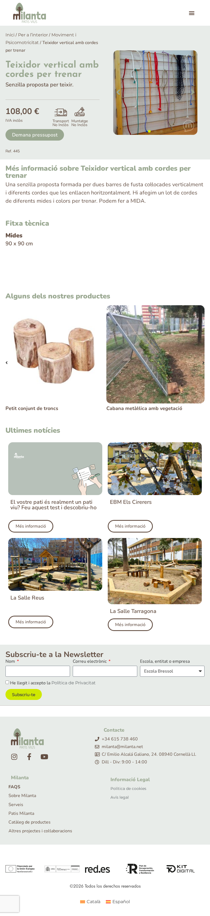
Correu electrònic (90, 661)
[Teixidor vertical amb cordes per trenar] (155, 92)
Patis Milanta (21, 813)
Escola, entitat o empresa (165, 661)
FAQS (14, 787)
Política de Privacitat (73, 682)
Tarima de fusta (124, 408)
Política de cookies (128, 788)
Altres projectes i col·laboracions (40, 831)
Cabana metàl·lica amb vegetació (43, 408)
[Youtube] (44, 757)
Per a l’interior (33, 34)
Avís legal (119, 797)
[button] (191, 13)
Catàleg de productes (29, 822)
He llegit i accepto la (53, 683)
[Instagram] (14, 757)
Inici (9, 34)
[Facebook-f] (29, 757)
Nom (10, 661)
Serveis (15, 804)
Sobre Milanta (22, 795)
